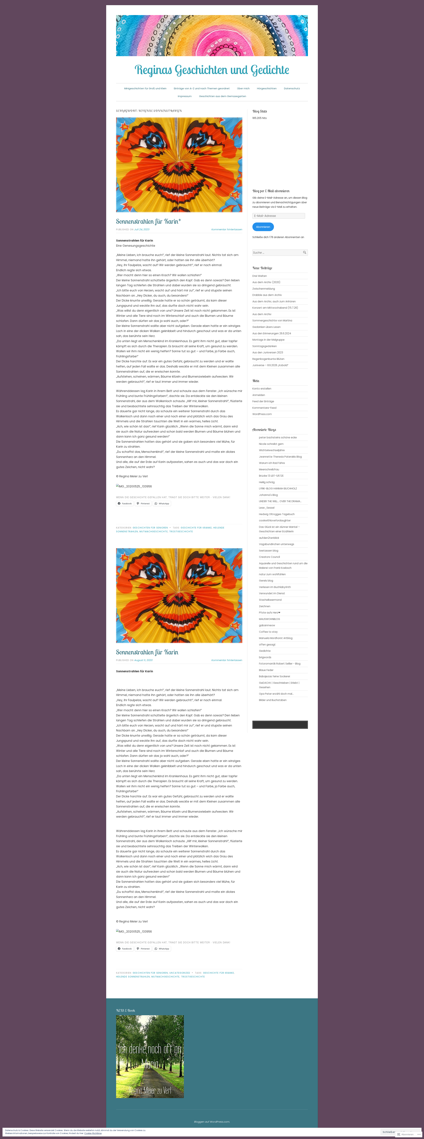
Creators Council (269, 557)
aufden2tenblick (269, 538)
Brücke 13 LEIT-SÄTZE (271, 475)
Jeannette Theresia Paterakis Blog (280, 456)
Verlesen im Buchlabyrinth (275, 587)
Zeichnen (264, 606)
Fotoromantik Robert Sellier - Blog (279, 663)
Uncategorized (179, 972)
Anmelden (258, 395)
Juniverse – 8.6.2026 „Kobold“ (270, 365)
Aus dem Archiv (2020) (266, 282)
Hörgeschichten (267, 88)
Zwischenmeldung (263, 288)
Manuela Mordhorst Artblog (275, 638)
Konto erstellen (261, 388)
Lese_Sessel (266, 507)
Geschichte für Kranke (196, 527)
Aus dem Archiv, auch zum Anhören (274, 301)
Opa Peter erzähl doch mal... (276, 693)
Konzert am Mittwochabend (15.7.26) (275, 307)
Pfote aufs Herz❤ (269, 612)
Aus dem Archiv (261, 314)
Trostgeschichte (181, 531)
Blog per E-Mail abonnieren (271, 191)
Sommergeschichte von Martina (272, 320)
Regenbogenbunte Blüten (268, 359)
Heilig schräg (267, 482)
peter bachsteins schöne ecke (278, 437)
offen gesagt (267, 644)
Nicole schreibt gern (271, 444)
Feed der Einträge (263, 401)
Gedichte (265, 651)
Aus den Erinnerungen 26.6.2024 (271, 333)
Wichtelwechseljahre (272, 450)
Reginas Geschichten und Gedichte (212, 69)
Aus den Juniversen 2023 (267, 352)
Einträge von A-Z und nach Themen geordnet (202, 88)
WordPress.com (262, 414)
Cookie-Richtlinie (93, 1133)
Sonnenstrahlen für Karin (147, 652)
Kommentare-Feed (264, 408)
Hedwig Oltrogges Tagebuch (277, 514)
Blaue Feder (266, 670)
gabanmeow (267, 625)
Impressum (185, 96)
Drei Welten (259, 276)
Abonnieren (263, 227)
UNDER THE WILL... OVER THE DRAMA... (280, 501)
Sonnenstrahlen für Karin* (148, 221)
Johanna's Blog (268, 495)
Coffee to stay (268, 632)
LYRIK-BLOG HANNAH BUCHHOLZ (278, 488)
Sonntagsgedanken (264, 346)
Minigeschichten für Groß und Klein (145, 88)
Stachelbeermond (270, 600)
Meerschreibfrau (269, 469)
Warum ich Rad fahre (272, 463)
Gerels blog (266, 580)
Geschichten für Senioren (150, 527)
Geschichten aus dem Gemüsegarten (222, 96)
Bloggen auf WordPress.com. (212, 1121)
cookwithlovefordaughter (275, 520)
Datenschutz (292, 88)
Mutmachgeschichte (153, 531)
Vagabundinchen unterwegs (276, 544)
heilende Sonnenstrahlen (133, 976)
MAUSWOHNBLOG (269, 619)
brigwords (265, 657)
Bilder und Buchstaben (273, 700)
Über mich (243, 88)
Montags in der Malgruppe (268, 339)
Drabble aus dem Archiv (267, 295)
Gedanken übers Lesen (266, 327)
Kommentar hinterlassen (227, 229)
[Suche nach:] (280, 253)
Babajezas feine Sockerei (274, 676)
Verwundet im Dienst (272, 593)
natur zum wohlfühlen (272, 574)
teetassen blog (268, 550)
